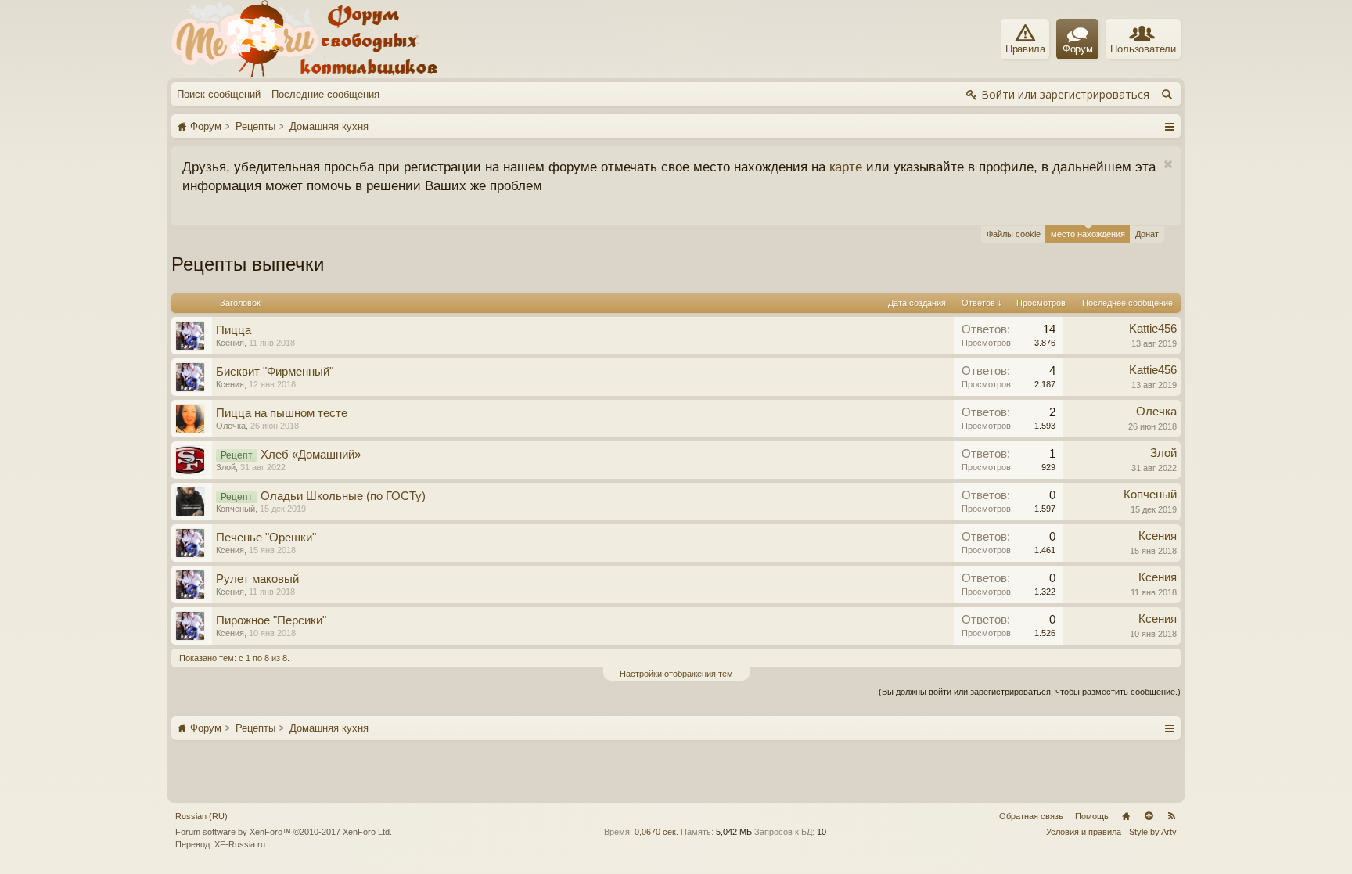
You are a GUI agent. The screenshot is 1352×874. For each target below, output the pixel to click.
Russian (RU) (201, 816)
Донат (1147, 234)
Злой (226, 467)
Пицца (233, 330)
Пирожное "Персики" (271, 620)
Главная (1125, 816)
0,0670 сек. (656, 831)
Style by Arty (1153, 831)
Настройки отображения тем (676, 673)
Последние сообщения (325, 94)
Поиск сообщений (219, 94)
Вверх (1148, 816)
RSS (1171, 816)
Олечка (231, 425)
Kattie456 (1153, 328)
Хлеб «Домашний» (311, 454)
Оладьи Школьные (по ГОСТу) (343, 496)
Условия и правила (1083, 831)
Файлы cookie (1014, 234)
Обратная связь (1031, 816)
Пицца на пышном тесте (281, 413)
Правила (1025, 49)
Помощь (1092, 816)
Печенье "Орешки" (266, 537)
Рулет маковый (257, 579)
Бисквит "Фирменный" (274, 371)
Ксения (230, 342)
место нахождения (1088, 234)
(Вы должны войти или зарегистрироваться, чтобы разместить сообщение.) (1030, 691)
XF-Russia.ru (239, 844)
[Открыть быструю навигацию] (1169, 126)
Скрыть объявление (1168, 165)
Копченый (235, 508)
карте (845, 166)
